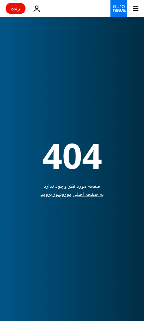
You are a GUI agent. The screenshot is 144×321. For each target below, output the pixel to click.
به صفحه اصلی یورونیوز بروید (72, 194)
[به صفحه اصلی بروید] (118, 8)
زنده (15, 8)
